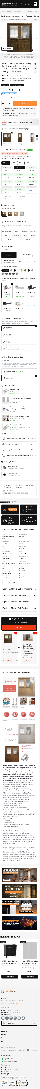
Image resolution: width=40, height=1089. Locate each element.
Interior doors (17, 11)
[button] (10, 509)
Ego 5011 (6, 650)
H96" (28, 163)
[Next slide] (37, 136)
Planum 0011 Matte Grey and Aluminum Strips (29, 962)
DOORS (9, 11)
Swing (21, 543)
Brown (4, 568)
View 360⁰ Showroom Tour (9, 1003)
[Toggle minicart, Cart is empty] (25, 4)
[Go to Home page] (9, 4)
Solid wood (5, 558)
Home (3, 11)
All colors (5, 270)
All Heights (6, 163)
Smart (20, 261)
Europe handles (9, 261)
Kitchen (17, 231)
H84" (20, 163)
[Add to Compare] (35, 68)
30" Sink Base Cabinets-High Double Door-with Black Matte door (9, 962)
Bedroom (5, 583)
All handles (9, 255)
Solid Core (22, 553)
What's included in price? (9, 93)
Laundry (10, 239)
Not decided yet (7, 231)
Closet (10, 583)
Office (14, 583)
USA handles (27, 255)
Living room (15, 235)
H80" (13, 163)
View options (10, 976)
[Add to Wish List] (35, 64)
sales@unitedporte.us (10, 1061)
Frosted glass (6, 573)
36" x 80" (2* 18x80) (8, 563)
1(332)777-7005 (8, 1059)
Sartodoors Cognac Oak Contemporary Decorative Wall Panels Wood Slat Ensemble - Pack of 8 (28, 649)
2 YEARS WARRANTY (8, 486)
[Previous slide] (37, 139)
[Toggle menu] (35, 4)
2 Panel (4, 543)
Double (21, 536)
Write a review (17, 98)
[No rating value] (5, 502)
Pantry (25, 235)
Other (28, 239)
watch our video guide (17, 158)
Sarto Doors (29, 122)
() (12, 98)
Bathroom (33, 231)
